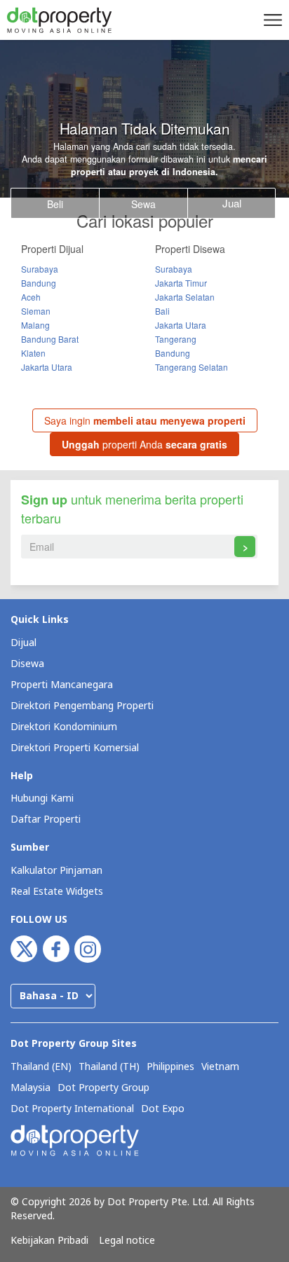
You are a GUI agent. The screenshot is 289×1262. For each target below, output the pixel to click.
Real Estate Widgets (57, 891)
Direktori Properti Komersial (75, 748)
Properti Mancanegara (62, 685)
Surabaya (39, 269)
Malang (35, 325)
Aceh (31, 297)
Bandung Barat (50, 339)
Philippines (170, 1067)
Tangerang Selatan (191, 367)
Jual (231, 203)
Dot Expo (162, 1109)
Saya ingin (145, 420)
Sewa (143, 204)
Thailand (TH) (109, 1067)
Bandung (38, 283)
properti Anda (144, 444)
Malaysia (31, 1088)
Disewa (27, 664)
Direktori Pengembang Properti (82, 706)
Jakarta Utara (46, 367)
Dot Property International (72, 1109)
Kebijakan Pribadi (49, 1241)
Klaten (33, 353)
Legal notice (127, 1241)
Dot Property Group (103, 1088)
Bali (162, 311)
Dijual (23, 643)
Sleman (36, 311)
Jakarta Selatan (185, 297)
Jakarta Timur (181, 283)
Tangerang (175, 339)
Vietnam (220, 1067)
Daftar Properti (46, 819)
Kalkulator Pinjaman (56, 870)
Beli (55, 204)
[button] (271, 19)
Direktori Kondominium (64, 727)
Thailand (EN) (41, 1067)
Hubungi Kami (42, 798)
